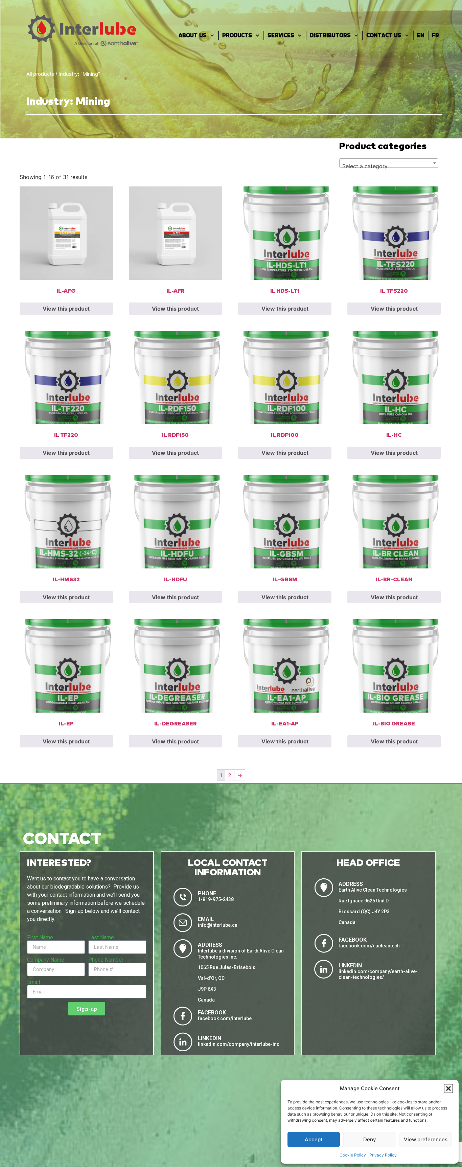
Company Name (45, 960)
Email (33, 982)
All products (40, 74)
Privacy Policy (383, 1155)
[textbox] (389, 166)
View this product (66, 308)
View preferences (425, 1139)
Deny (369, 1139)
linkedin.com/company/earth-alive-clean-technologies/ (378, 974)
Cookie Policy (353, 1155)
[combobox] (388, 163)
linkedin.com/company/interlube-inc (238, 1044)
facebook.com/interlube (225, 1018)
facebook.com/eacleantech (369, 945)
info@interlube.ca (217, 925)
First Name (40, 937)
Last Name (101, 937)
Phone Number (105, 960)
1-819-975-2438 (216, 899)
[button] (448, 1088)
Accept (314, 1139)
